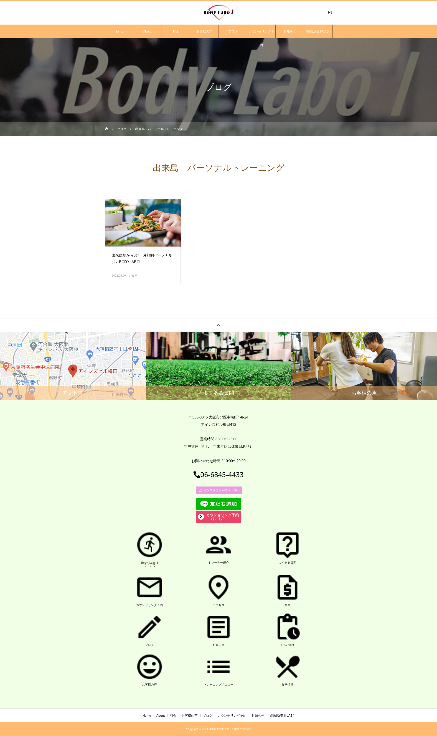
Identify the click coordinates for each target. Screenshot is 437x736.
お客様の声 (204, 31)
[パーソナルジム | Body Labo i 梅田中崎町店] (218, 12)
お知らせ (289, 31)
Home (119, 31)
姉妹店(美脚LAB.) (318, 31)
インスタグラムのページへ (221, 490)
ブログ (233, 31)
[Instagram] (330, 12)
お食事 (133, 275)
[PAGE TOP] (218, 325)
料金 (176, 31)
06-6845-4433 (222, 474)
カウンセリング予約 (261, 34)
